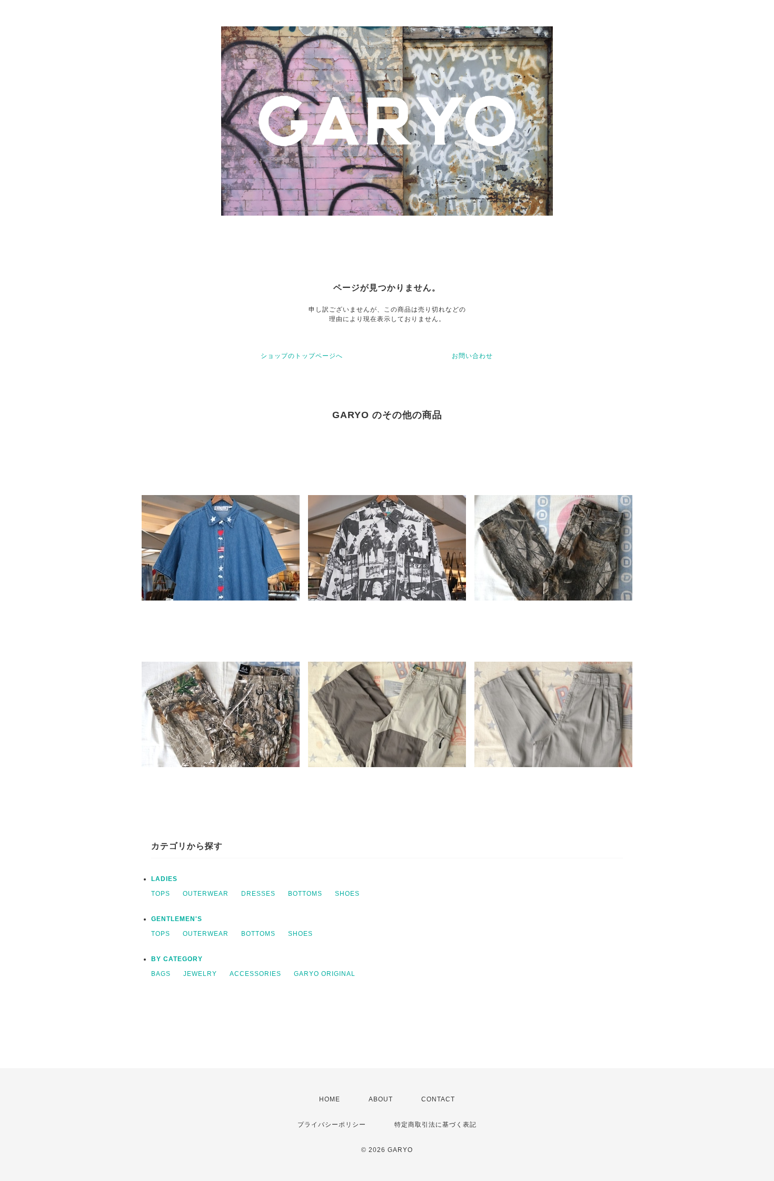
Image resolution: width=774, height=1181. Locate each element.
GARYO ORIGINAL (324, 973)
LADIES (164, 879)
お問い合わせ (472, 356)
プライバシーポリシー (331, 1124)
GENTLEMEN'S (176, 919)
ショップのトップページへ (302, 356)
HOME (329, 1099)
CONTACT (438, 1099)
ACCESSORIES (255, 973)
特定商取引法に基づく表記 (435, 1124)
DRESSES (258, 893)
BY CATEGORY (177, 959)
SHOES (347, 893)
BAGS (161, 973)
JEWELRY (200, 973)
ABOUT (381, 1099)
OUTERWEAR (206, 893)
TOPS (160, 893)
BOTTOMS (305, 893)
